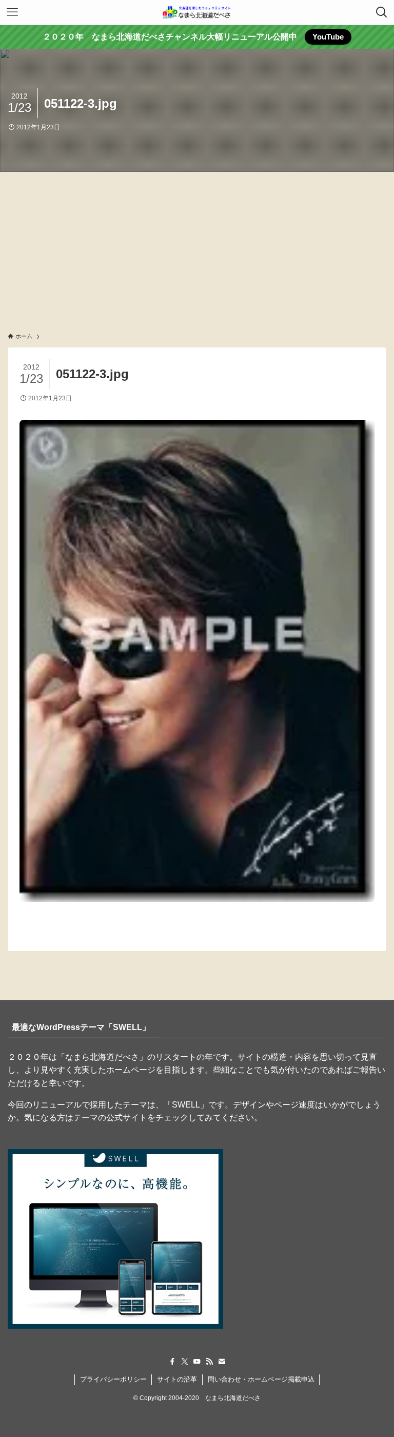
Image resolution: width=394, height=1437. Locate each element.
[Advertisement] (197, 249)
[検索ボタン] (381, 12)
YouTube (328, 36)
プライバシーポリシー (113, 1379)
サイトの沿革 (177, 1379)
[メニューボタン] (12, 12)
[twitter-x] (184, 1361)
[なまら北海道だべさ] (197, 12)
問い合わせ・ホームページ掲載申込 (261, 1379)
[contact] (221, 1361)
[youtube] (197, 1361)
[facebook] (172, 1361)
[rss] (209, 1361)
